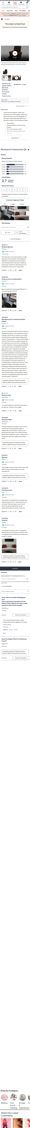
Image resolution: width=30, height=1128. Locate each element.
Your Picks (10, 10)
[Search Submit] (27, 7)
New (16, 10)
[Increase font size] (26, 105)
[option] (15, 15)
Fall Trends (23, 10)
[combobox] (13, 7)
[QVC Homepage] (2, 19)
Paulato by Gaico (6, 96)
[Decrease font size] (28, 105)
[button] (3, 3)
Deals (3, 10)
